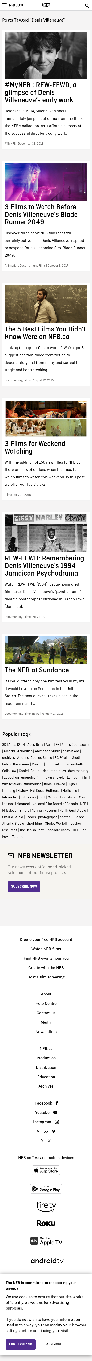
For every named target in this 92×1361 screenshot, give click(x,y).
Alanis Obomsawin (75, 744)
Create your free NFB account (46, 939)
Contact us (46, 1013)
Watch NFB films (46, 949)
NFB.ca (46, 1048)
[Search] (87, 6)
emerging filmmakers (37, 777)
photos (65, 817)
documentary (78, 771)
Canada (37, 764)
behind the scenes (15, 764)
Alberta (9, 751)
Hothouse (53, 791)
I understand (20, 1344)
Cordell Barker (30, 771)
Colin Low (9, 771)
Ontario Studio (12, 817)
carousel (52, 764)
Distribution (46, 1067)
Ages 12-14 (16, 744)
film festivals (12, 784)
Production (46, 1058)
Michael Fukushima (62, 797)
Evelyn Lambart (68, 777)
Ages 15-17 (35, 744)
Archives (46, 1086)
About (46, 994)
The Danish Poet (32, 830)
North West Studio (72, 810)
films (48, 784)
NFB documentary (15, 810)
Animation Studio (47, 751)
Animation (25, 751)
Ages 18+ (52, 744)
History (22, 791)
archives (8, 758)
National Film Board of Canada (55, 804)
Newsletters (46, 1032)
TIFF (75, 830)
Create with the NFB (46, 968)
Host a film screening (46, 977)
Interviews (28, 797)
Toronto (17, 837)
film (85, 777)
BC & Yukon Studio (68, 758)
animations (71, 751)
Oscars (30, 817)
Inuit (42, 797)
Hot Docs (37, 791)
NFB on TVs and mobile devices (46, 1158)
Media (46, 1022)
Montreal (23, 804)
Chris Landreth (72, 764)
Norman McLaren (44, 810)
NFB (83, 804)
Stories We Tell (56, 823)
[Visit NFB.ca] (54, 5)
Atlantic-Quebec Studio (34, 758)
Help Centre (46, 1003)
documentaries (54, 771)
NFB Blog (16, 5)
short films (34, 823)
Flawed (59, 784)
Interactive (10, 797)
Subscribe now (24, 886)
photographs (47, 817)
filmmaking (33, 784)
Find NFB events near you (46, 958)
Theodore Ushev (58, 830)
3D (4, 744)
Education (11, 777)
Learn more (52, 1344)
